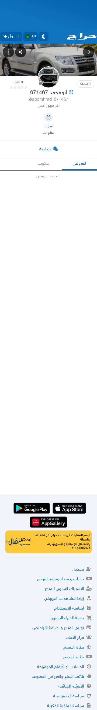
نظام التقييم (73, 647)
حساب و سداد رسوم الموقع (60, 579)
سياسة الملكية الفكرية (65, 706)
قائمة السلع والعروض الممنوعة (58, 676)
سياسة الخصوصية (68, 696)
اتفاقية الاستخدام (69, 608)
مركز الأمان (75, 637)
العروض (79, 163)
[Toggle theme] (43, 36)
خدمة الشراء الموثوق (67, 618)
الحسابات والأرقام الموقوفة (60, 667)
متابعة (85, 84)
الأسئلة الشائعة (71, 686)
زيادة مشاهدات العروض (64, 598)
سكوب (44, 163)
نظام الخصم (73, 657)
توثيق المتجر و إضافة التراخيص (58, 628)
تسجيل (78, 569)
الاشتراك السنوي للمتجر (64, 589)
